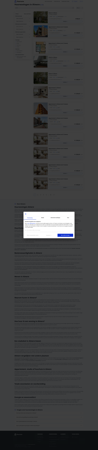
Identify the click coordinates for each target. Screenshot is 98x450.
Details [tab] (42, 217)
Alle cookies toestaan (65, 235)
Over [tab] (68, 217)
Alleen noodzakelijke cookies (33, 235)
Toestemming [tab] (30, 217)
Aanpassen (48, 235)
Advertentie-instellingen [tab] (55, 217)
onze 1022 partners (31, 223)
